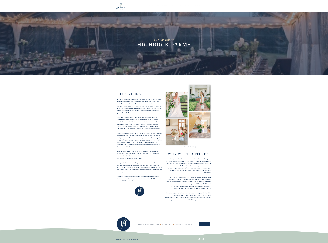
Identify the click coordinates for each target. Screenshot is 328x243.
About (187, 6)
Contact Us (196, 6)
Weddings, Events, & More (165, 6)
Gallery (179, 6)
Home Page (150, 6)
